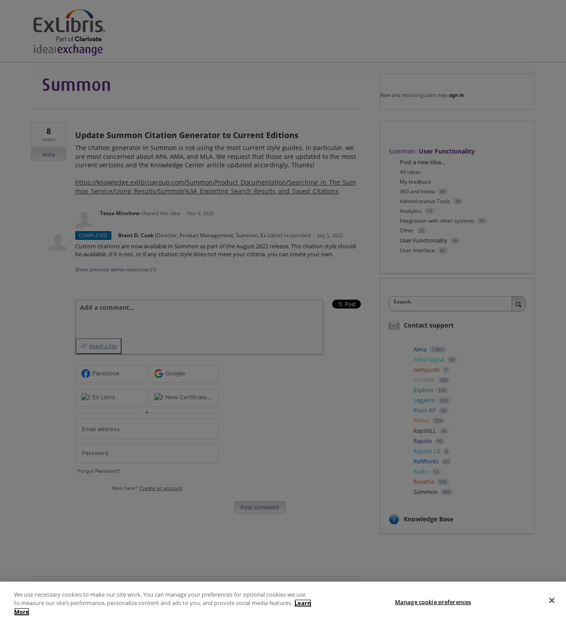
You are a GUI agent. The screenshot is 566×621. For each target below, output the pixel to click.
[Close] (552, 600)
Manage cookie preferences (433, 602)
